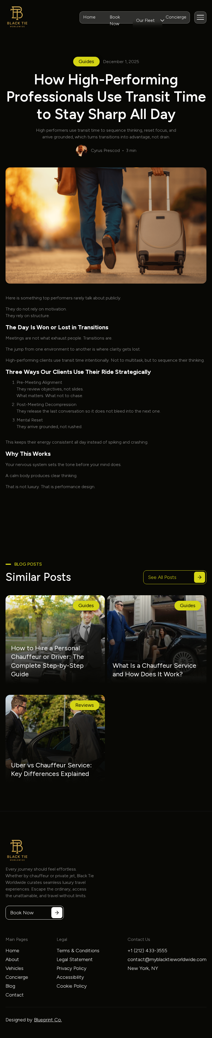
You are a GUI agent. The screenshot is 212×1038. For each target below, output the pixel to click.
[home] (17, 17)
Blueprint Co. (48, 1020)
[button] (147, 20)
